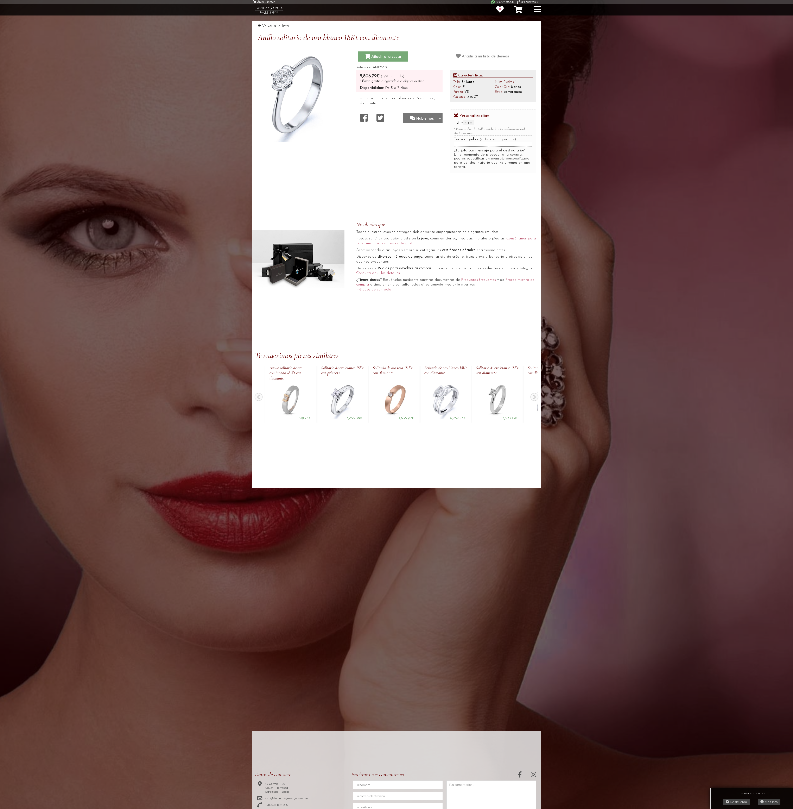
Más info (771, 802)
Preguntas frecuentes (478, 280)
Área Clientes (265, 2)
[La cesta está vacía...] (518, 9)
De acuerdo (738, 802)
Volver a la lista (275, 26)
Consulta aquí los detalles (378, 273)
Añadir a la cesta (385, 56)
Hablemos (425, 118)
